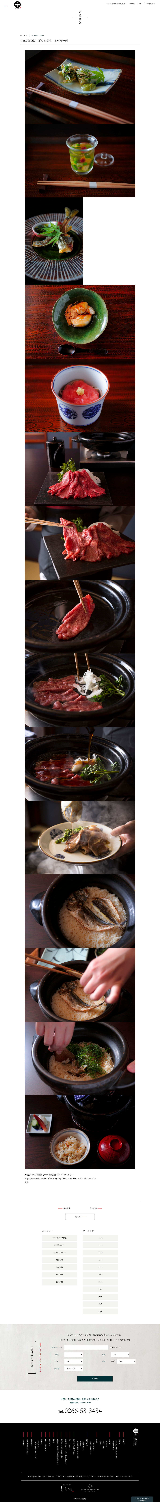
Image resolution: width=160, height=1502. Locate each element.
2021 (100, 1274)
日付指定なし (117, 1347)
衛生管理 (59, 1274)
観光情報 (59, 1282)
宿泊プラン (38, 1445)
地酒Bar (80, 1444)
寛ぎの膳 (106, 1444)
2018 (100, 1296)
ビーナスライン (70, 1445)
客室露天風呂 (113, 1445)
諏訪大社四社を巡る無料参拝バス (57, 1452)
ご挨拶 (123, 1441)
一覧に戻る (78, 1217)
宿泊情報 (59, 1267)
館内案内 (87, 1442)
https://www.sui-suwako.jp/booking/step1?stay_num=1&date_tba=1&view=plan (60, 1178)
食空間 (100, 1443)
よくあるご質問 (45, 1445)
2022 (100, 1267)
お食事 (109, 1441)
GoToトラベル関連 (60, 1238)
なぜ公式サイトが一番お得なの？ (66, 1452)
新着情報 (80, 18)
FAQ (140, 3)
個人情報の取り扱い (27, 1447)
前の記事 (66, 1208)
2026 (100, 1238)
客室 (96, 1441)
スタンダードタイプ (90, 1448)
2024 (100, 1252)
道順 (53, 1441)
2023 (100, 1260)
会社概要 (23, 1442)
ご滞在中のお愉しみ (74, 1447)
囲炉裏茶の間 (83, 1445)
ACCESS (132, 3)
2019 (100, 1289)
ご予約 (41, 1441)
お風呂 (119, 1441)
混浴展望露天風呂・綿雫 (116, 1450)
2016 (100, 1311)
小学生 (113, 1361)
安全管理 (59, 1260)
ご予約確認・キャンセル (35, 1450)
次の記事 (93, 1208)
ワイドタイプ (93, 1445)
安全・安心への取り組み (62, 1448)
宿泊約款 (31, 1442)
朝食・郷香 (103, 1445)
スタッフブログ (59, 1252)
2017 (100, 1304)
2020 (100, 1282)
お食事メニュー (38, 35)
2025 (100, 1245)
